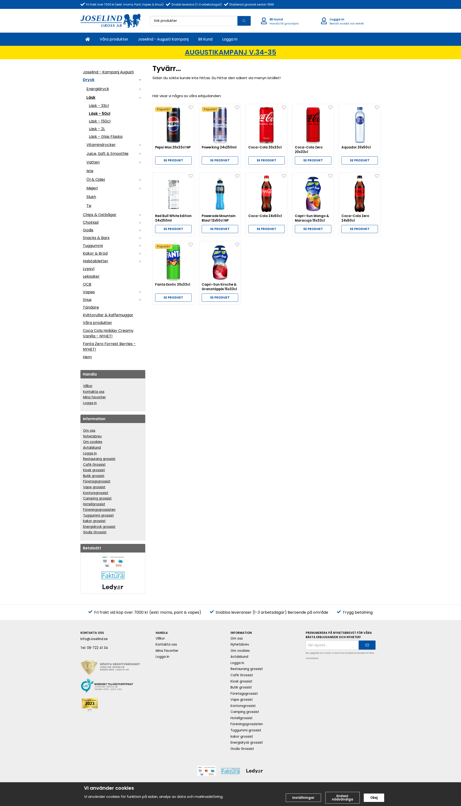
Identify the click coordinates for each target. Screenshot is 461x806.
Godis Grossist (95, 532)
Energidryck (97, 89)
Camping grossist (97, 498)
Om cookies (92, 442)
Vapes (89, 292)
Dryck (88, 79)
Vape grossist (94, 487)
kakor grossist (94, 521)
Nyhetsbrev (92, 436)
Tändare (91, 307)
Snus (87, 299)
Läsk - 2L (97, 129)
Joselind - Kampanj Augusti (108, 72)
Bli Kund (205, 39)
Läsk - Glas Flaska (105, 136)
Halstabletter (95, 261)
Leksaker (91, 276)
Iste (89, 171)
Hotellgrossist (94, 504)
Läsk (90, 97)
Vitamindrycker (101, 144)
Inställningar (303, 797)
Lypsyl (88, 268)
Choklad (90, 222)
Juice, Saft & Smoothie (107, 153)
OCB (87, 284)
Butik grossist (93, 476)
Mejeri (92, 188)
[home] (87, 39)
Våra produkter (114, 39)
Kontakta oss (93, 391)
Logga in (229, 39)
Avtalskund (92, 447)
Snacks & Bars (96, 238)
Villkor (87, 386)
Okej (374, 797)
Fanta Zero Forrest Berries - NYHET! (109, 346)
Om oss (89, 430)
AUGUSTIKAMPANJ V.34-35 (230, 52)
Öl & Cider (95, 179)
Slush (91, 197)
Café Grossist (94, 464)
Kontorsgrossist (95, 493)
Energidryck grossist (99, 526)
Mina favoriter (94, 397)
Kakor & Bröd (95, 253)
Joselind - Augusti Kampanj (163, 39)
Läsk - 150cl (99, 121)
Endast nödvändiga (342, 798)
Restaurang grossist (99, 459)
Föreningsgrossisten (99, 509)
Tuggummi (93, 245)
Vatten (93, 162)
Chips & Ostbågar (99, 215)
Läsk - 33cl (99, 105)
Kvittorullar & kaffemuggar (108, 315)
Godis (88, 230)
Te (88, 205)
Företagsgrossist (96, 481)
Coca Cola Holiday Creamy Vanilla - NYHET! (108, 333)
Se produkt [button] (173, 160)
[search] (244, 21)
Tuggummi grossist (98, 515)
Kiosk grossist (94, 470)
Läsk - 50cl (99, 113)
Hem (87, 357)
